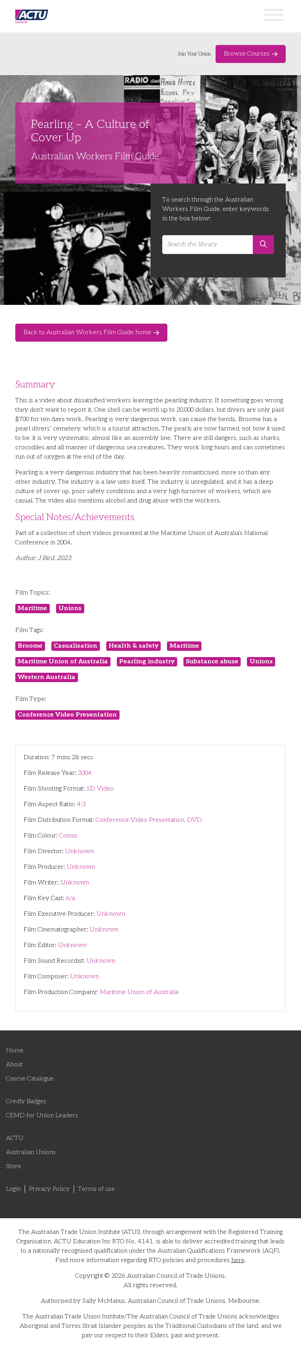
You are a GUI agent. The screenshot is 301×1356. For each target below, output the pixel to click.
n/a (70, 898)
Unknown (79, 851)
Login (13, 1189)
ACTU (15, 1138)
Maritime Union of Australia (139, 992)
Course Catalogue (30, 1078)
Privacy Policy (49, 1189)
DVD (194, 820)
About (14, 1064)
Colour (68, 835)
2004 (85, 773)
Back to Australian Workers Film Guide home (87, 332)
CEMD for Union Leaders (42, 1115)
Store (13, 1166)
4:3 (81, 804)
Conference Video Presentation (140, 820)
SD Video (100, 788)
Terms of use (96, 1189)
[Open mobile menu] (273, 16)
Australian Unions (31, 1152)
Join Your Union (194, 54)
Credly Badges (26, 1101)
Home (15, 1050)
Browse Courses (247, 54)
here (238, 1260)
